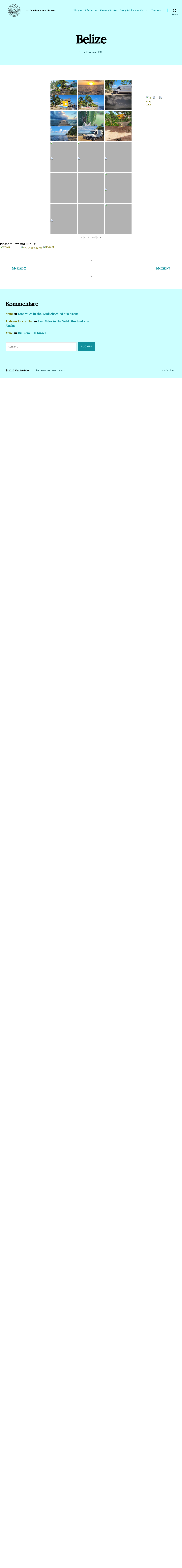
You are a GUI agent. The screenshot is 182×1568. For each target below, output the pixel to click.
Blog (76, 10)
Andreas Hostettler (19, 321)
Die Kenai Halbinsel (32, 333)
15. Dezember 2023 (93, 51)
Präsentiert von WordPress (49, 370)
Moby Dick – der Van (132, 10)
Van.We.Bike (22, 370)
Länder (89, 10)
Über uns (156, 10)
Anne (9, 314)
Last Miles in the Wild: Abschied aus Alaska (48, 314)
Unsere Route (108, 10)
